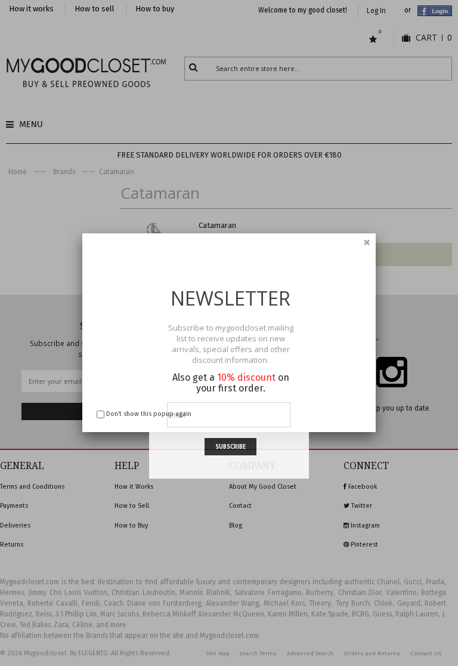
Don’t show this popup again (148, 414)
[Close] (367, 242)
